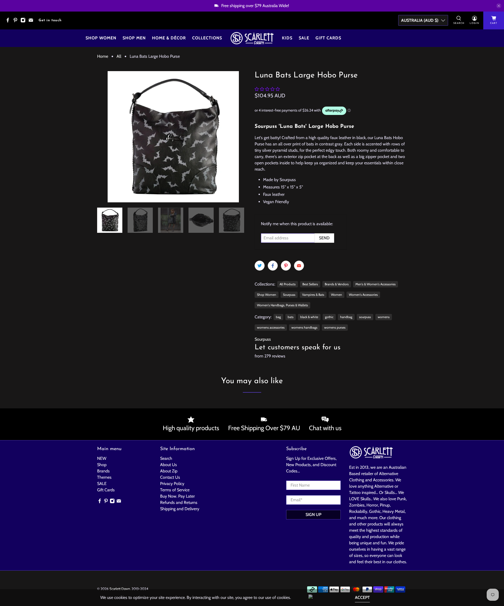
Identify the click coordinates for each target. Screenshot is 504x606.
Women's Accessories (363, 295)
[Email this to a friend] (299, 266)
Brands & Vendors (337, 284)
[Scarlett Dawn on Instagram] (24, 21)
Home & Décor (169, 37)
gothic (329, 317)
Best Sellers (310, 284)
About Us (168, 464)
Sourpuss (289, 295)
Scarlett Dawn (119, 589)
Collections (207, 37)
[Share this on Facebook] (273, 266)
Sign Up (313, 514)
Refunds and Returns (178, 502)
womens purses (334, 327)
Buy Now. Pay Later (177, 496)
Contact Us (170, 477)
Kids (287, 37)
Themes (104, 477)
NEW (101, 458)
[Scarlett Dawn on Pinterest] (16, 21)
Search (166, 458)
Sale (304, 37)
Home (102, 56)
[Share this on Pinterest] (286, 266)
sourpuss (365, 317)
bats (290, 317)
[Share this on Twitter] (260, 266)
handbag (346, 317)
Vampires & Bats (313, 295)
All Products (288, 284)
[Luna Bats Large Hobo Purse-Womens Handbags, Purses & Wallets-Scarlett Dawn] (173, 136)
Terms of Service (175, 489)
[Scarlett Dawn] (252, 38)
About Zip (168, 470)
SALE (102, 483)
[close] (498, 5)
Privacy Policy (172, 483)
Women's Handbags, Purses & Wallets (282, 305)
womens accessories (271, 327)
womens (384, 317)
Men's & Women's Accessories (375, 284)
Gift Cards (328, 37)
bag (278, 317)
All (119, 56)
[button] (267, 89)
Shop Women (101, 37)
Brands (103, 470)
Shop (102, 464)
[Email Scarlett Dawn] (32, 21)
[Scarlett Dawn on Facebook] (9, 21)
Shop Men (134, 37)
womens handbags (304, 327)
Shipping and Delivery (179, 508)
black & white (309, 317)
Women (336, 295)
